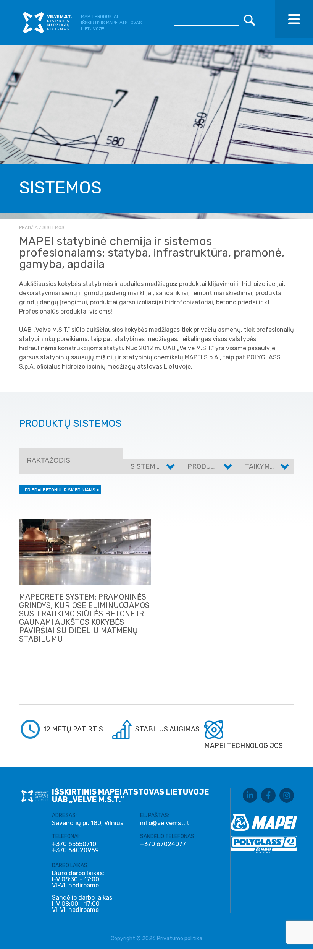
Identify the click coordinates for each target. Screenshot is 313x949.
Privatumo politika (179, 938)
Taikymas (262, 466)
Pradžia (28, 227)
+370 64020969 (75, 850)
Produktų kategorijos (229, 466)
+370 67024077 (163, 844)
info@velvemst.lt (164, 823)
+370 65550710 (74, 844)
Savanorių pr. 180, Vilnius (87, 823)
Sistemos (147, 466)
